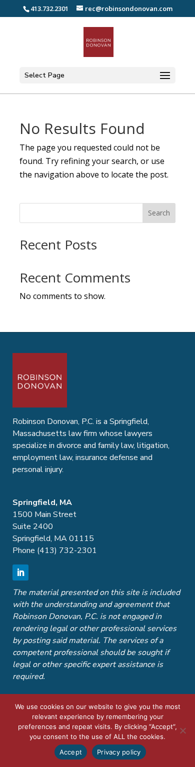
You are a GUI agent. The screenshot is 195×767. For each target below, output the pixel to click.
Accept (71, 752)
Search (159, 213)
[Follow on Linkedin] (20, 572)
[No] (183, 731)
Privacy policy (119, 752)
